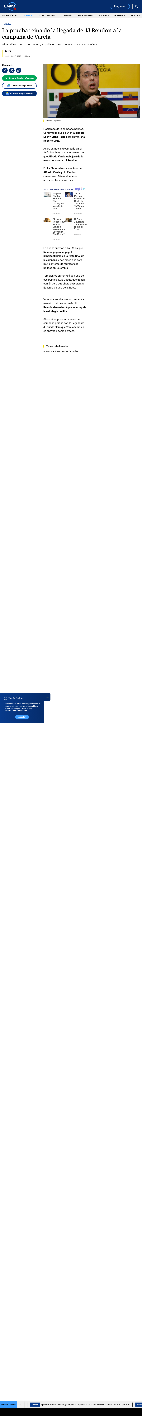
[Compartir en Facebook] (5, 70)
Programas (119, 6)
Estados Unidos (123, 1405)
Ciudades (104, 15)
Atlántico (47, 351)
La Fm (8, 51)
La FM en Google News (22, 86)
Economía (67, 15)
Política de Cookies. (19, 711)
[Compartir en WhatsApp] (18, 70)
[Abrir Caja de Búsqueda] (136, 6)
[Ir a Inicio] (10, 6)
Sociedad (135, 15)
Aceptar (22, 717)
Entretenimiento (47, 15)
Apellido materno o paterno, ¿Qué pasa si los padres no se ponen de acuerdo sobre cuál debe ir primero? (66, 1404)
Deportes (119, 15)
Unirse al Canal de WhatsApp (21, 78)
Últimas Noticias (8, 1405)
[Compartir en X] (12, 70)
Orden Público (10, 15)
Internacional (86, 15)
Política (27, 15)
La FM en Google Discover (21, 93)
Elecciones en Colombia (66, 351)
